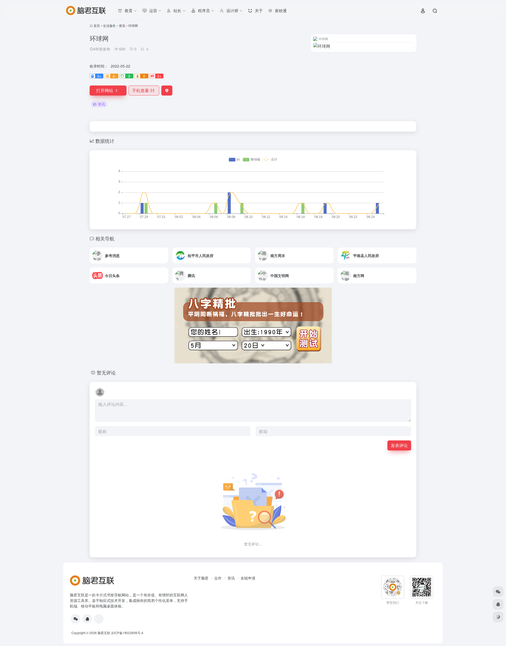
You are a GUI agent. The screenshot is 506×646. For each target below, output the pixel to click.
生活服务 (109, 25)
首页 (97, 25)
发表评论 (399, 445)
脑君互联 (104, 632)
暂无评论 (106, 372)
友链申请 (248, 578)
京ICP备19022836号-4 (127, 632)
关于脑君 (201, 578)
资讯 (122, 25)
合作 (218, 578)
